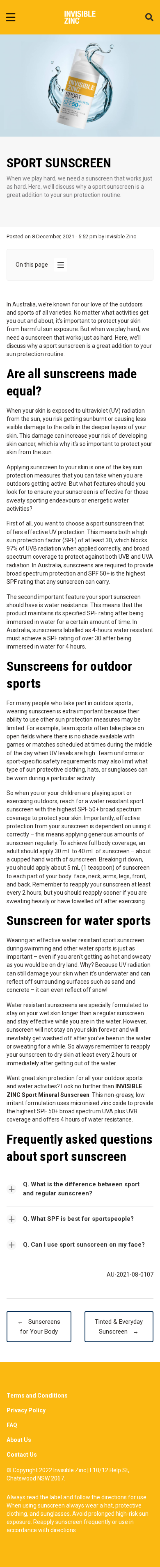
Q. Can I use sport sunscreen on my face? (84, 1244)
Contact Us (22, 1454)
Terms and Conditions (37, 1395)
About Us (19, 1440)
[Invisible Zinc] (80, 17)
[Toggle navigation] (10, 17)
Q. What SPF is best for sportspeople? (78, 1218)
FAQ (12, 1425)
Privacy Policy (26, 1410)
